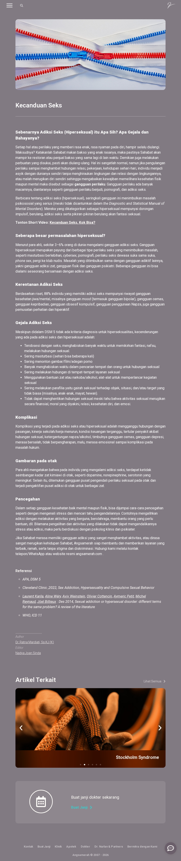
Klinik (58, 846)
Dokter (85, 846)
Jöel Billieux (46, 601)
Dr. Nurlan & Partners (108, 846)
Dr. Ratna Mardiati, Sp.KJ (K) (34, 642)
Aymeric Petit (124, 596)
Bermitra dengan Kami (142, 846)
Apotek (71, 846)
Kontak (28, 846)
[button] (9, 6)
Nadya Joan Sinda (28, 653)
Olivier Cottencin (99, 596)
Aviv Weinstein (73, 596)
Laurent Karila (33, 596)
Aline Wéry (53, 596)
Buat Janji (44, 846)
